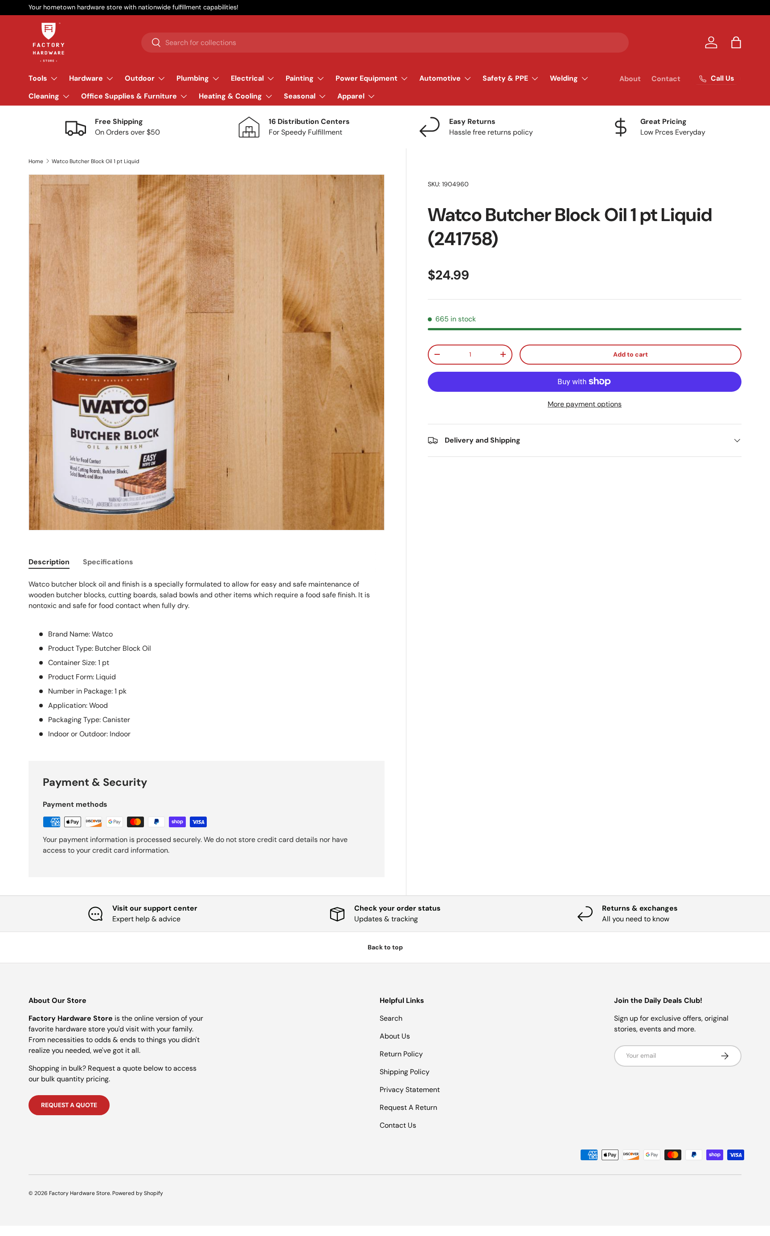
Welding (564, 78)
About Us (395, 1036)
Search (391, 1018)
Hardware (86, 78)
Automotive (440, 78)
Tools (38, 78)
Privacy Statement (410, 1089)
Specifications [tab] (108, 562)
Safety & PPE (505, 78)
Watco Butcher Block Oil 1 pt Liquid (95, 161)
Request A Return (408, 1107)
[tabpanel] (207, 659)
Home (36, 161)
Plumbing (192, 78)
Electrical (247, 78)
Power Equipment (366, 78)
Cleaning (44, 96)
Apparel (351, 96)
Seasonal (299, 96)
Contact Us (398, 1125)
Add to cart (630, 354)
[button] (736, 42)
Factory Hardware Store (79, 1193)
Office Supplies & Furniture (129, 96)
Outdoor (140, 78)
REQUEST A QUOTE (69, 1105)
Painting (300, 78)
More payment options (585, 404)
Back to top (385, 947)
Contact (665, 78)
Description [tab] (49, 562)
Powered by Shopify (137, 1193)
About (630, 78)
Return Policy (401, 1054)
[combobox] (385, 43)
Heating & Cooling (230, 96)
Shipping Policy (405, 1071)
